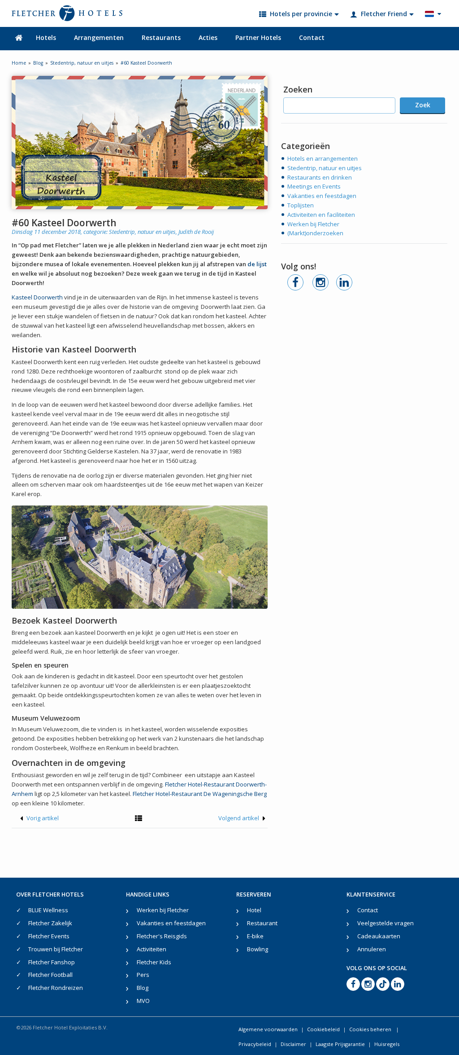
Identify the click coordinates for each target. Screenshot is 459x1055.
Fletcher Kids (154, 962)
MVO (143, 1001)
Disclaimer (293, 1044)
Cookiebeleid (323, 1029)
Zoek (422, 105)
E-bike (255, 936)
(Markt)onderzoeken (315, 233)
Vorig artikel (42, 818)
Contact (312, 37)
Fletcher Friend (384, 13)
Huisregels (386, 1044)
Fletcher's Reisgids (162, 936)
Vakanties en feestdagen (321, 196)
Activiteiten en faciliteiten (321, 215)
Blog (142, 988)
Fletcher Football (50, 975)
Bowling (257, 949)
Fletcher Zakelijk (50, 923)
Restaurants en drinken (319, 177)
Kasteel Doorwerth (37, 297)
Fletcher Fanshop (51, 962)
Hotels (46, 37)
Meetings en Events (314, 186)
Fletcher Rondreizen (55, 988)
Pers (143, 975)
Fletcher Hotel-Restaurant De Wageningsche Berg (200, 794)
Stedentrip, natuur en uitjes (142, 232)
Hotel (254, 910)
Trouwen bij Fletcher (55, 949)
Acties (208, 37)
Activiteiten (151, 949)
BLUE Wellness (48, 910)
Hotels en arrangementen (322, 158)
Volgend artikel (239, 818)
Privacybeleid (254, 1044)
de (257, 264)
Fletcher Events (48, 936)
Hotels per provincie (301, 13)
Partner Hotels (258, 37)
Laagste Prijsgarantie (340, 1044)
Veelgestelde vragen (385, 923)
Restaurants (161, 37)
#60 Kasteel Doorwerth (64, 222)
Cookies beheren (371, 1029)
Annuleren (371, 949)
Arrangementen (99, 37)
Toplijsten (300, 205)
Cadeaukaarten (378, 936)
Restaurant (262, 923)
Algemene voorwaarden (268, 1029)
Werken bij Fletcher (313, 224)
